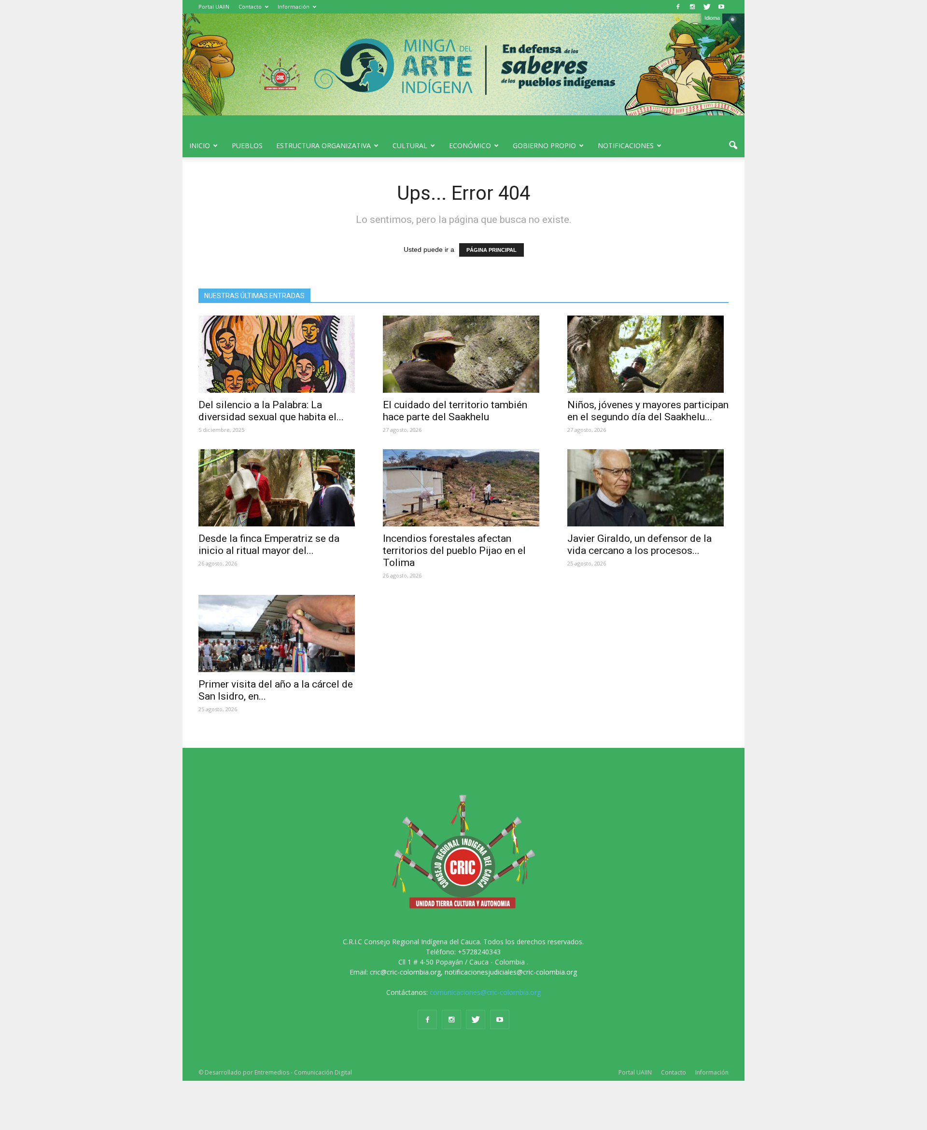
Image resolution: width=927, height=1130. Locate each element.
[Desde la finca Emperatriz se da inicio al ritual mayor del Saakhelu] (279, 487)
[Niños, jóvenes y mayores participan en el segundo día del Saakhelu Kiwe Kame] (648, 354)
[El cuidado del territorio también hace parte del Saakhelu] (463, 354)
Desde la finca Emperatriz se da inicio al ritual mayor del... (268, 544)
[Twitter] (707, 7)
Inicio (199, 145)
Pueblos (247, 145)
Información (293, 6)
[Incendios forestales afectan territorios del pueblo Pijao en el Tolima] (463, 487)
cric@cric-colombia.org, (406, 972)
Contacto (250, 6)
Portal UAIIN (213, 6)
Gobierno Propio (544, 145)
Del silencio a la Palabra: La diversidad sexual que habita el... (271, 411)
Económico (470, 145)
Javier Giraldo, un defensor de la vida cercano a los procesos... (639, 544)
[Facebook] (678, 7)
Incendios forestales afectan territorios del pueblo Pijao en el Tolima (454, 550)
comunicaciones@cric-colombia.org (485, 992)
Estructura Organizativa (323, 145)
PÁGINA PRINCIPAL (491, 250)
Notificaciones (626, 145)
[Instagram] (692, 7)
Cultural (410, 145)
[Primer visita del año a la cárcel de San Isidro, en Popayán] (279, 633)
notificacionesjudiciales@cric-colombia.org (511, 972)
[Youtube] (721, 7)
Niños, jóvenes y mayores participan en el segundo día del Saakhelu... (648, 411)
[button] (732, 145)
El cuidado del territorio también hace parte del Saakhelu (455, 411)
